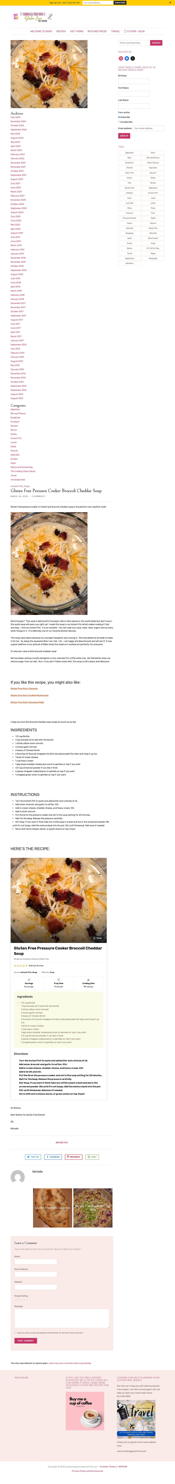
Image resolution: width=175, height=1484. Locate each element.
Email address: (125, 128)
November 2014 (18, 377)
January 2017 (17, 340)
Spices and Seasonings (22, 467)
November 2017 (18, 307)
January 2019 (17, 253)
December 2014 (18, 373)
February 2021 (17, 196)
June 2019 (16, 241)
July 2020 (15, 216)
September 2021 (18, 175)
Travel (115, 31)
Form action (124, 112)
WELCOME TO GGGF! (41, 31)
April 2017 (15, 332)
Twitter (35, 1157)
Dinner (14, 430)
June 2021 (16, 187)
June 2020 (16, 220)
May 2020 (15, 224)
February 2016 (17, 353)
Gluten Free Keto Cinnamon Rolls (27, 702)
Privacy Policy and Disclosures (87, 1471)
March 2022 (16, 150)
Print (94, 1157)
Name (17, 1256)
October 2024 (17, 125)
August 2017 (17, 320)
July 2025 (15, 117)
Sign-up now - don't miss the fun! (65, 3)
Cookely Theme (107, 1467)
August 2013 (17, 394)
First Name (123, 88)
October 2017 (17, 311)
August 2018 (17, 274)
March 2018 (16, 291)
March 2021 (16, 191)
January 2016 (17, 357)
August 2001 (17, 398)
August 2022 (17, 138)
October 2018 (17, 266)
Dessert (14, 426)
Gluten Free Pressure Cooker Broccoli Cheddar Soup (56, 490)
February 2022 (18, 154)
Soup (13, 463)
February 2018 (17, 295)
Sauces (14, 450)
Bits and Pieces (97, 31)
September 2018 (18, 270)
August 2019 (17, 233)
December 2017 (18, 303)
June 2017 (16, 328)
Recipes (61, 31)
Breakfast (15, 417)
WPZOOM (123, 1467)
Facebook (55, 1157)
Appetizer (15, 409)
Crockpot (15, 421)
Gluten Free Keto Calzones (24, 688)
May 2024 (15, 134)
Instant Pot (16, 438)
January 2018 (17, 299)
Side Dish (15, 455)
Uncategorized (18, 479)
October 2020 (17, 204)
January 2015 (17, 369)
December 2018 (18, 258)
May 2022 (15, 142)
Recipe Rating (21, 1296)
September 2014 (18, 386)
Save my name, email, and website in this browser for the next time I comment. (50, 1333)
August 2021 (17, 179)
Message (18, 1306)
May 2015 (15, 365)
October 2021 (17, 171)
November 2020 (18, 200)
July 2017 (15, 324)
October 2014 (17, 382)
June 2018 (16, 282)
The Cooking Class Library (23, 471)
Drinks (14, 434)
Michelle (37, 1171)
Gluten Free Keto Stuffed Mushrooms (29, 695)
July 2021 (15, 183)
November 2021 (18, 167)
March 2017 (16, 336)
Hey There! (76, 31)
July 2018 (15, 278)
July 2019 (15, 237)
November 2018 (18, 262)
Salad (13, 446)
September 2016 (18, 344)
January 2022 (17, 158)
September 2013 (18, 390)
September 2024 (19, 129)
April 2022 (16, 146)
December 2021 (18, 163)
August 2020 (17, 212)
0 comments (38, 496)
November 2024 (18, 121)
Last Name (123, 100)
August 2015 (17, 361)
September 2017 (18, 316)
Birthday (122, 75)
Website (18, 1282)
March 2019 (16, 245)
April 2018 (15, 286)
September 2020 (19, 208)
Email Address (21, 1269)
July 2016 (15, 349)
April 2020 (16, 229)
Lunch (14, 442)
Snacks (14, 459)
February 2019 (17, 249)
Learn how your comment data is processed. (70, 1363)
